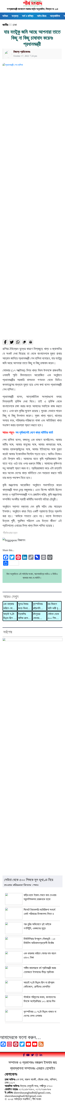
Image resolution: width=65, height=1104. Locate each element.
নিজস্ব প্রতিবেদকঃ (21, 51)
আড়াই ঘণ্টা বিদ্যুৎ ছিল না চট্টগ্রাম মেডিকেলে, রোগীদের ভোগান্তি (9, 616)
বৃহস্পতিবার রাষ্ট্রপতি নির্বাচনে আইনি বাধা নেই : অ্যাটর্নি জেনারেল (39, 606)
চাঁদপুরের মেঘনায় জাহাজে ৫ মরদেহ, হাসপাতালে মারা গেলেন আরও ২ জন (38, 616)
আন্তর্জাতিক (55, 16)
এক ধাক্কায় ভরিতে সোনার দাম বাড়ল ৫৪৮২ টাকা (9, 606)
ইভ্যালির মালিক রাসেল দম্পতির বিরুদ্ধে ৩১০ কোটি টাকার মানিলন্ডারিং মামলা (24, 616)
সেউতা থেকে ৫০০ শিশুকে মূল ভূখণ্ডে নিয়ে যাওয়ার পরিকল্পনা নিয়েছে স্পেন (53, 616)
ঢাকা (15, 24)
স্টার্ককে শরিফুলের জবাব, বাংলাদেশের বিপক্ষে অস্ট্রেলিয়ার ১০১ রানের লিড (40, 999)
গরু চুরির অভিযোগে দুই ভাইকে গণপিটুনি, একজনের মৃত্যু (37, 926)
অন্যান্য (15, 16)
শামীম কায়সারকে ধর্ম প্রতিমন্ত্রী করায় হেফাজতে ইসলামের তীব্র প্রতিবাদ (40, 970)
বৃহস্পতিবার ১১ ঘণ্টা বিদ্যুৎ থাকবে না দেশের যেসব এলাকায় (40, 1013)
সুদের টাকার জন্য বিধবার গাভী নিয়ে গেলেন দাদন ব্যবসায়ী (23, 606)
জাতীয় (5, 24)
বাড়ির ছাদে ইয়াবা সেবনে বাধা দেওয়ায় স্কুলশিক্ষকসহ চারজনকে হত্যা (40, 897)
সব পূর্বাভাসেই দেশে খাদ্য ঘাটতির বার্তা (34, 432)
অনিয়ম (5, 16)
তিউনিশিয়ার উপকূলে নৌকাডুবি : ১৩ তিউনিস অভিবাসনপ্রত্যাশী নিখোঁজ (39, 940)
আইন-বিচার (41, 16)
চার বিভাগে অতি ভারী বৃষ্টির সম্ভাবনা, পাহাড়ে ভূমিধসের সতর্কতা (54, 606)
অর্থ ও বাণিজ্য (27, 16)
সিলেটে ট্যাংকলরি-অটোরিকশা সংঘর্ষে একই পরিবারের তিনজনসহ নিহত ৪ (39, 911)
